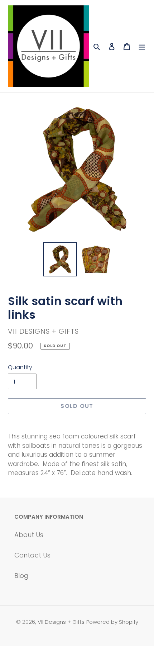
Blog (21, 575)
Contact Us (32, 555)
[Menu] (141, 46)
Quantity (20, 367)
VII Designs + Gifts (61, 622)
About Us (28, 534)
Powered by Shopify (112, 622)
